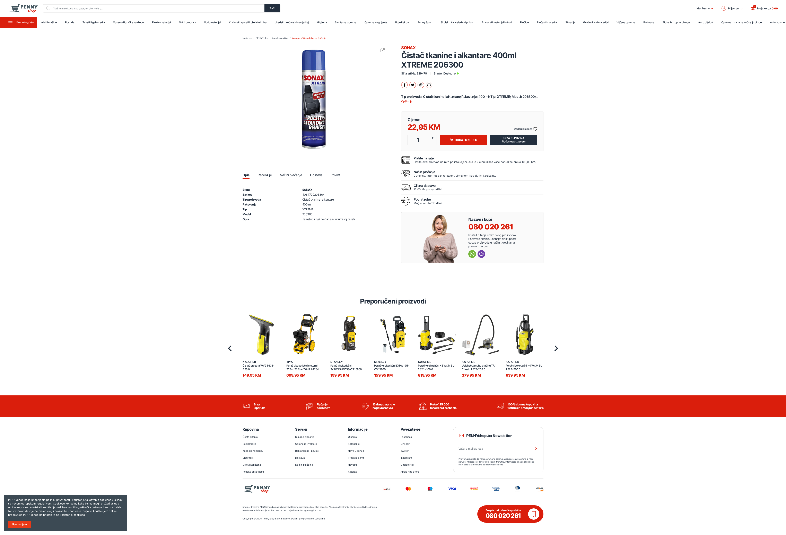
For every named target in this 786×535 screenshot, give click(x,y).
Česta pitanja (250, 436)
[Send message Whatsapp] (472, 254)
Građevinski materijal (595, 22)
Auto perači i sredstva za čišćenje (309, 38)
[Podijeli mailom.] (429, 85)
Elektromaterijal (161, 22)
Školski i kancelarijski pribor (457, 22)
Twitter (405, 450)
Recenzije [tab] (265, 175)
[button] (732, 8)
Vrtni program (187, 22)
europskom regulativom (36, 503)
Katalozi (352, 471)
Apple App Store (410, 471)
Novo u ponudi (356, 450)
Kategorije (354, 443)
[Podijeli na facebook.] (404, 85)
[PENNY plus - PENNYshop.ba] (23, 8)
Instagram (406, 457)
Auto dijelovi (705, 22)
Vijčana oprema (626, 22)
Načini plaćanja (304, 464)
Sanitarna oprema (345, 22)
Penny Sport (425, 22)
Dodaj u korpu (466, 140)
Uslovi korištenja (252, 464)
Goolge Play (407, 464)
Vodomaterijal (212, 22)
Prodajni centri (356, 457)
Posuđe (70, 22)
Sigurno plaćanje (304, 436)
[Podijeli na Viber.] (421, 85)
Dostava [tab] (316, 175)
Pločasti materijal (547, 22)
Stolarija (570, 22)
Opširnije (406, 101)
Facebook (406, 436)
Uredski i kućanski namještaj (292, 22)
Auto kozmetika (280, 38)
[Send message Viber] (481, 254)
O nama (352, 436)
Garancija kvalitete (306, 443)
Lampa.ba (320, 518)
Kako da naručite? (253, 450)
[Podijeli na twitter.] (412, 85)
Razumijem (19, 524)
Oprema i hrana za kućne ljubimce (741, 22)
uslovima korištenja (495, 464)
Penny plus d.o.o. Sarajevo (276, 518)
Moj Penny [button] (703, 8)
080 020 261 (490, 226)
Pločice (524, 22)
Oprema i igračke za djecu (128, 22)
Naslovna (247, 38)
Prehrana (648, 22)
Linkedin (405, 443)
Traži (272, 8)
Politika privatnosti (253, 471)
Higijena (322, 22)
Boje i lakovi (402, 22)
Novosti (352, 464)
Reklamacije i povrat (306, 450)
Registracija (249, 443)
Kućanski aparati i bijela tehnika (247, 22)
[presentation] (229, 348)
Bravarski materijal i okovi (497, 22)
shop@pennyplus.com (310, 510)
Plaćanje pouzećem (513, 139)
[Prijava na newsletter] (533, 448)
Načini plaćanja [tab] (291, 175)
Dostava (300, 457)
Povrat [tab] (335, 175)
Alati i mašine (49, 22)
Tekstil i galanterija (93, 22)
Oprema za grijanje (376, 22)
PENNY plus (262, 38)
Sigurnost (248, 457)
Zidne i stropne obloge (676, 22)
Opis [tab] (246, 175)
